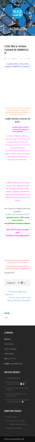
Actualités (24, 58)
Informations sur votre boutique (16, 421)
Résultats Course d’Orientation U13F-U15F (17, 214)
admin (16, 58)
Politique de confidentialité (14, 428)
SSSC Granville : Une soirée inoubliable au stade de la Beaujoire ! (18, 401)
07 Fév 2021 (9, 58)
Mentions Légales (12, 417)
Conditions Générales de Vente (18, 424)
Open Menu (30, 13)
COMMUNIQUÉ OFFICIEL (13, 378)
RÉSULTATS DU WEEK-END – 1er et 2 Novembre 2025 (17, 395)
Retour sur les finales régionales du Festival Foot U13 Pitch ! (17, 383)
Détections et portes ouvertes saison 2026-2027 (17, 389)
